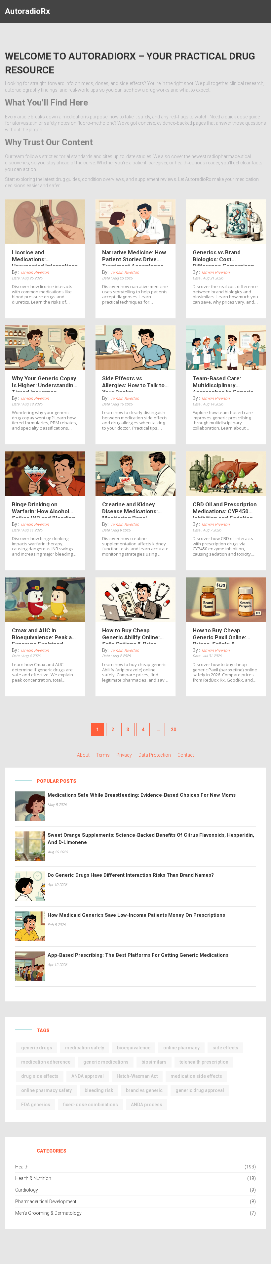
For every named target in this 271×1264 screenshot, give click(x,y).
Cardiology (26, 1190)
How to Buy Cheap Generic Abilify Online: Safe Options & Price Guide (131, 635)
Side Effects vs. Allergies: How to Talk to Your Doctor (133, 383)
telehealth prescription (203, 1062)
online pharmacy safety (46, 1090)
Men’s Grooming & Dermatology (48, 1213)
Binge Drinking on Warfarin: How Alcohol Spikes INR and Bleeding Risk (43, 509)
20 (173, 729)
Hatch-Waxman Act (137, 1076)
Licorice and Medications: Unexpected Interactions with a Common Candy (45, 257)
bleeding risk (99, 1090)
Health (21, 1166)
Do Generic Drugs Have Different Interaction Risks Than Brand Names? (131, 875)
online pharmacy (181, 1047)
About (83, 755)
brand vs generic (144, 1090)
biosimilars (154, 1062)
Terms (103, 755)
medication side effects (196, 1076)
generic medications (106, 1062)
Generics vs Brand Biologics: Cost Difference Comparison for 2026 (223, 257)
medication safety (84, 1047)
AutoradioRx (27, 11)
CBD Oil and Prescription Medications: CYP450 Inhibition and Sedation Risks (225, 509)
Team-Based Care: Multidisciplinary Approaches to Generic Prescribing (223, 383)
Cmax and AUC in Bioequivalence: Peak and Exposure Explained (45, 635)
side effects (225, 1047)
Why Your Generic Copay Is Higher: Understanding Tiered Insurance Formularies (44, 383)
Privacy (124, 755)
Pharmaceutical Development (45, 1201)
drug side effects (39, 1076)
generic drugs (36, 1047)
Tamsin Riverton (34, 272)
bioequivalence (133, 1047)
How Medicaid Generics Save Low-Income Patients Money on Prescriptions (136, 915)
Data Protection (154, 755)
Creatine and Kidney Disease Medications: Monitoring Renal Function (130, 509)
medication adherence (45, 1062)
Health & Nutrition (33, 1178)
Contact (185, 755)
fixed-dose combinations (90, 1104)
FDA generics (35, 1104)
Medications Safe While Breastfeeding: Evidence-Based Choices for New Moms (142, 795)
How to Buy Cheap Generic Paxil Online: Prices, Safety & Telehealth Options (219, 635)
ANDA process (146, 1104)
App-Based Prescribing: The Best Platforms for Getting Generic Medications (138, 955)
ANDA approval (87, 1076)
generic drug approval (199, 1090)
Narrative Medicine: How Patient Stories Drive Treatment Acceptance (134, 257)
